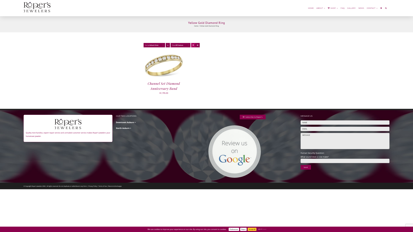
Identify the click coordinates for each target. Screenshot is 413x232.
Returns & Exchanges (115, 186)
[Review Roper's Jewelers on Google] (234, 126)
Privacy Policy (92, 186)
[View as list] (197, 45)
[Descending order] (168, 45)
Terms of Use (103, 186)
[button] (386, 8)
